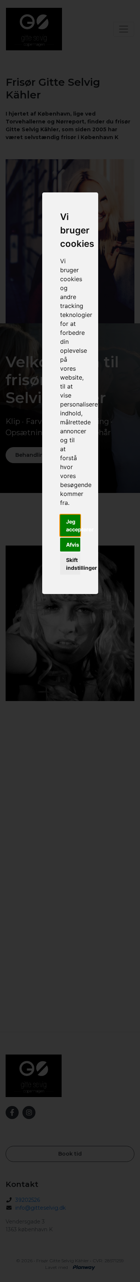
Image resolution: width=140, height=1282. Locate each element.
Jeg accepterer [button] (73, 525)
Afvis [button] (72, 544)
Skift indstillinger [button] (73, 564)
